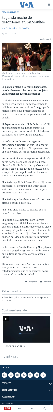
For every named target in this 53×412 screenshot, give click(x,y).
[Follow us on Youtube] (17, 375)
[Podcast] (30, 375)
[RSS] (23, 375)
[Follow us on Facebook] (4, 375)
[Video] (32, 408)
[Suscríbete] (36, 375)
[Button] (45, 39)
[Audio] (19, 408)
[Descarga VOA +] (26, 329)
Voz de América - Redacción (15, 28)
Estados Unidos (10, 12)
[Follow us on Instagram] (43, 375)
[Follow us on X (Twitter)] (11, 375)
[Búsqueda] (44, 408)
